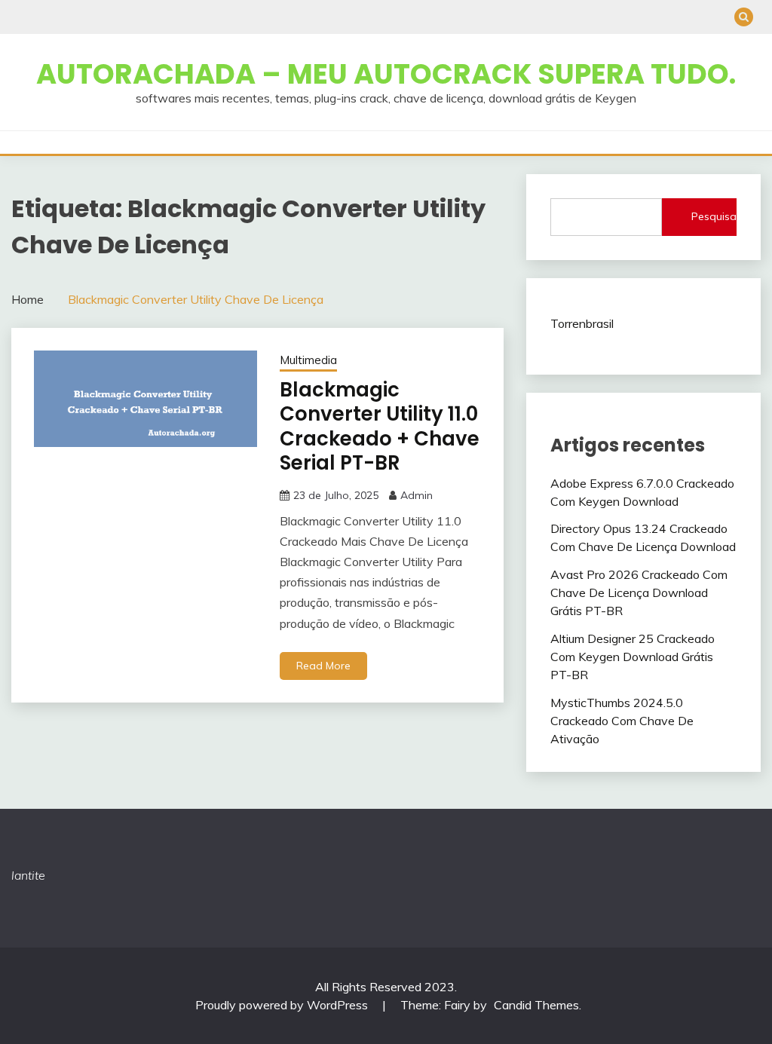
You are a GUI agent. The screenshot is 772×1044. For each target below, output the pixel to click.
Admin (416, 495)
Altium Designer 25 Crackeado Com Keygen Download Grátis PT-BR (632, 656)
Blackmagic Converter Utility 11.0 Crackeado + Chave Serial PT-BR (379, 426)
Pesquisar (714, 216)
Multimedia (308, 360)
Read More (323, 665)
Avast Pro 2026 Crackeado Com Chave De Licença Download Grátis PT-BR (639, 592)
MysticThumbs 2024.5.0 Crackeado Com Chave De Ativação (622, 720)
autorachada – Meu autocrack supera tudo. (386, 73)
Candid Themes (536, 1004)
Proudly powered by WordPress (283, 1004)
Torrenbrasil (582, 323)
